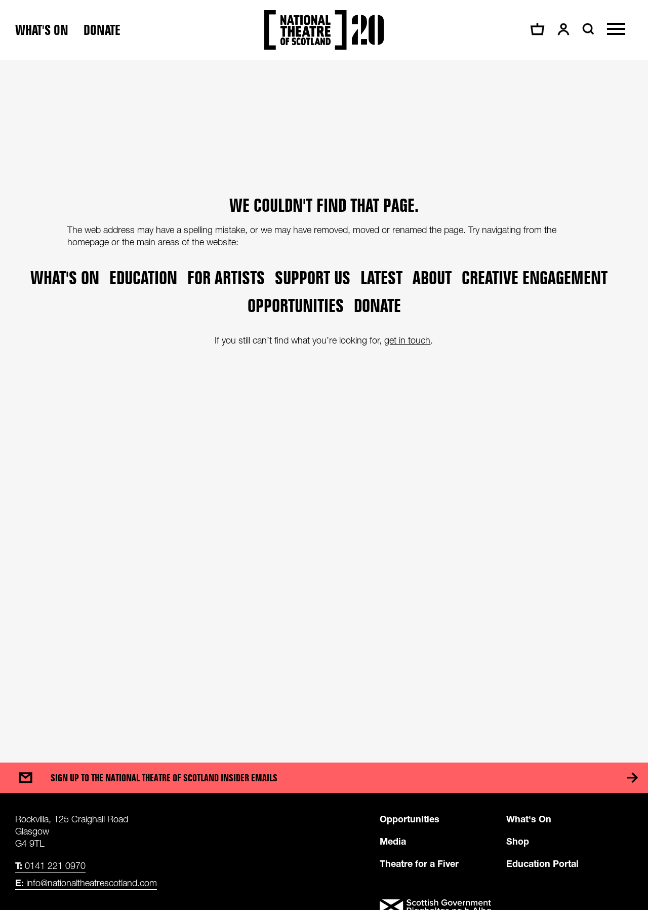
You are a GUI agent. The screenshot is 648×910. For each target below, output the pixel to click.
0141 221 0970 (50, 865)
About (432, 277)
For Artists (226, 277)
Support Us (312, 277)
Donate (102, 30)
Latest (381, 277)
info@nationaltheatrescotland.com (86, 882)
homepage (88, 242)
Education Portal (542, 863)
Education (143, 277)
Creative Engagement (535, 277)
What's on (41, 30)
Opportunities (296, 305)
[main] (324, 401)
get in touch (407, 340)
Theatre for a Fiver (419, 863)
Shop (517, 841)
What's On (528, 818)
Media (393, 841)
